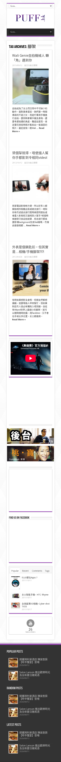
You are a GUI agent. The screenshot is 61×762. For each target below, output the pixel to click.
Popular (15, 571)
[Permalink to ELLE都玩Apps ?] (15, 582)
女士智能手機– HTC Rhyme (35, 594)
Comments (37, 571)
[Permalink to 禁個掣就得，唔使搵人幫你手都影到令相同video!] (31, 184)
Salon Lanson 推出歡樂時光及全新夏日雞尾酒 (34, 674)
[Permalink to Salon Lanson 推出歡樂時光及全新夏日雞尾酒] (13, 675)
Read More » (33, 225)
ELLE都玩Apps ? (29, 577)
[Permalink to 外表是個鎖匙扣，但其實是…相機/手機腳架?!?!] (31, 278)
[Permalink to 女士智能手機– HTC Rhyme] (15, 596)
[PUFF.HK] (30, 20)
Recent (25, 571)
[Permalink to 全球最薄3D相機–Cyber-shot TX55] (15, 605)
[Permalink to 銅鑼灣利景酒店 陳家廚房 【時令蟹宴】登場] (13, 662)
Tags (47, 571)
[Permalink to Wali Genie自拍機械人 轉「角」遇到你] (31, 86)
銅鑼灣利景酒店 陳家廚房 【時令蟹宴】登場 (33, 661)
